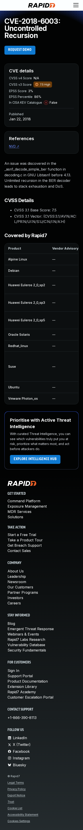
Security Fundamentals (27, 650)
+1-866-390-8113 (22, 717)
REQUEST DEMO (20, 50)
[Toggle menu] (76, 5)
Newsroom (17, 582)
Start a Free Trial (22, 534)
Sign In (13, 670)
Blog (11, 623)
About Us (16, 571)
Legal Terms (16, 782)
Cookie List (15, 808)
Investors (15, 598)
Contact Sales (19, 550)
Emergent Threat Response (31, 629)
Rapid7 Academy (22, 692)
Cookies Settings (19, 821)
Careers (14, 603)
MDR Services (19, 511)
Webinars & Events (23, 634)
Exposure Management (27, 506)
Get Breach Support (25, 545)
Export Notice (16, 795)
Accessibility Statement (23, 814)
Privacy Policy (17, 789)
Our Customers (20, 587)
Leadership (17, 576)
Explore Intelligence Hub (35, 459)
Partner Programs (23, 592)
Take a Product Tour (25, 540)
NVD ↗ (14, 146)
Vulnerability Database (26, 645)
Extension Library (22, 686)
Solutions (15, 517)
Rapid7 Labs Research (26, 639)
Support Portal (20, 676)
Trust (11, 801)
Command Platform (24, 501)
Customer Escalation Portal (30, 697)
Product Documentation (28, 681)
